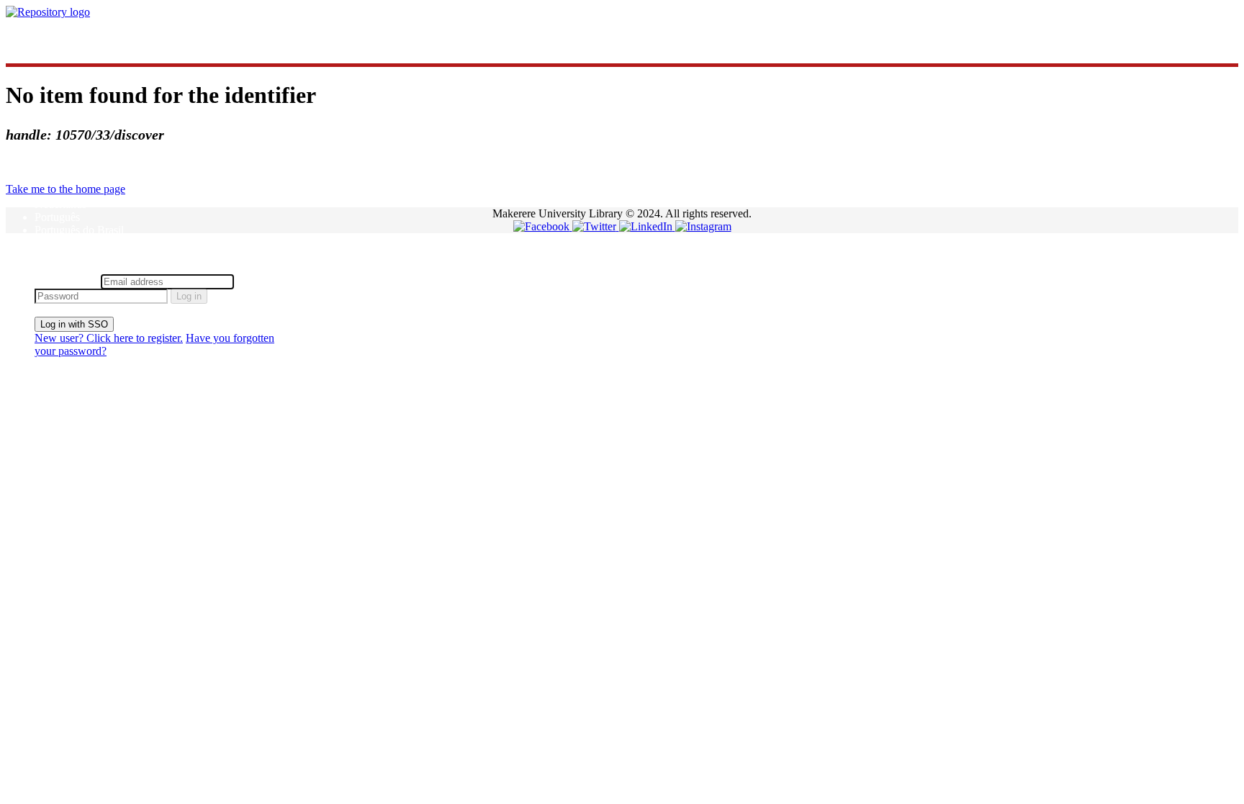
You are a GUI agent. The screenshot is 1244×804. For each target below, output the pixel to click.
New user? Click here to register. (109, 338)
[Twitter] (595, 226)
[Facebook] (542, 226)
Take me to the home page (65, 189)
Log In (50, 267)
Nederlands (60, 204)
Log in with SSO (74, 324)
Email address (66, 281)
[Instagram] (703, 226)
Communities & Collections (98, 36)
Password (259, 281)
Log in (189, 296)
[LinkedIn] (647, 226)
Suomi (49, 243)
